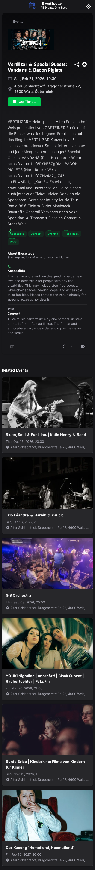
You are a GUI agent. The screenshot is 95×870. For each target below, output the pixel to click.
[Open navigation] (8, 7)
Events (18, 21)
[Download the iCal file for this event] (82, 346)
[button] (17, 234)
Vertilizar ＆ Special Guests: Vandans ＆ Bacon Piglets (37, 67)
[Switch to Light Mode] (88, 6)
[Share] (72, 346)
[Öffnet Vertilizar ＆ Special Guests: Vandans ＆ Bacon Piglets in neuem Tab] (47, 39)
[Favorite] (12, 346)
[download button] (84, 64)
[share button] (77, 64)
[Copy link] (63, 346)
